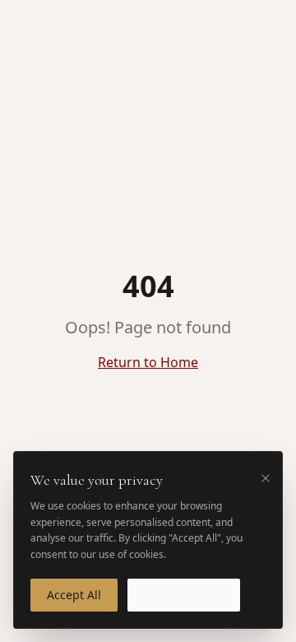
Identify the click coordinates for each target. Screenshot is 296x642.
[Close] (265, 478)
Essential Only (184, 594)
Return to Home (148, 362)
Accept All (74, 594)
